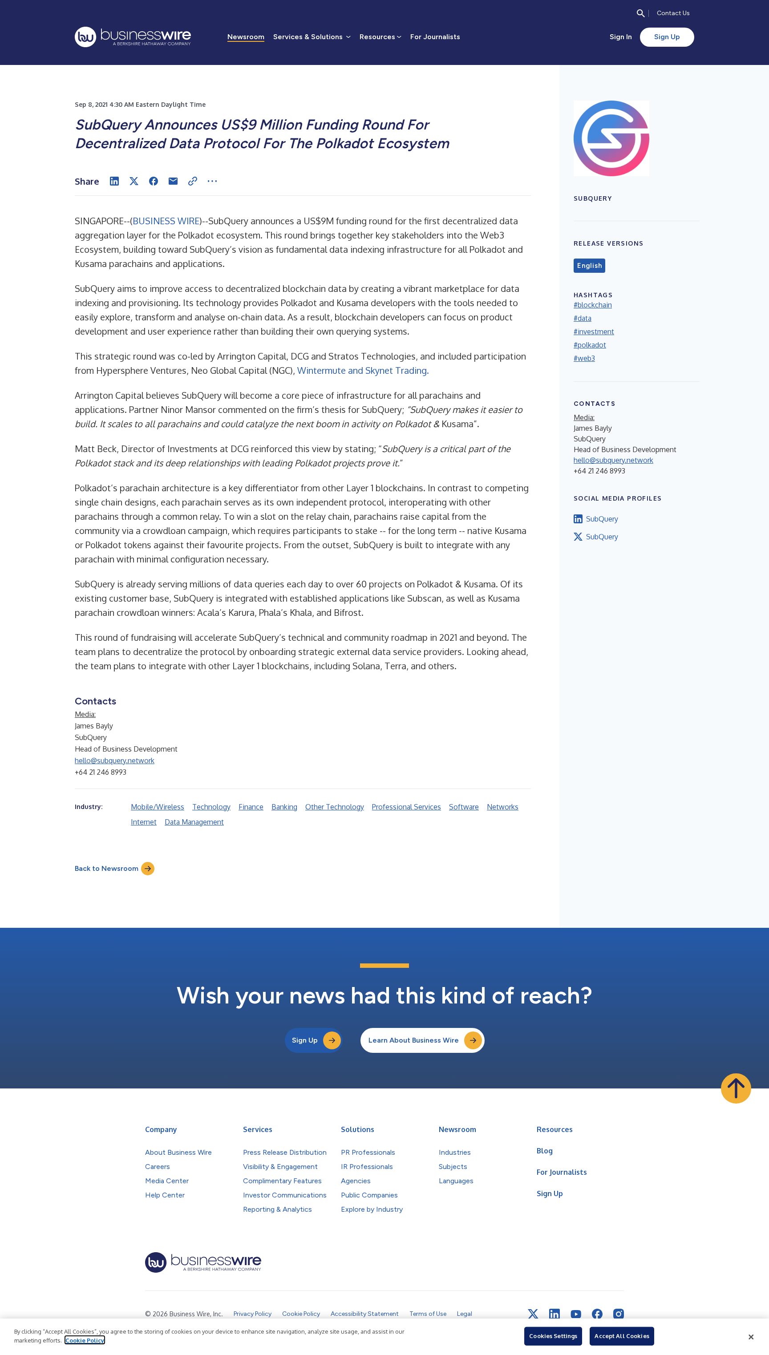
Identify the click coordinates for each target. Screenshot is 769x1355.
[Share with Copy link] (193, 181)
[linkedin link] (554, 1314)
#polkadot (590, 344)
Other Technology (334, 806)
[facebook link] (597, 1314)
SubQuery (602, 518)
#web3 (584, 358)
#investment (594, 331)
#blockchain (593, 304)
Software (464, 806)
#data (582, 318)
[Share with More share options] (212, 181)
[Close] (751, 1337)
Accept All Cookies (622, 1335)
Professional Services (406, 806)
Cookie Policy (84, 1339)
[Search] (641, 13)
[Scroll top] (736, 1088)
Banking (284, 806)
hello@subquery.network (114, 760)
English (589, 266)
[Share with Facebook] (153, 181)
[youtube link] (576, 1314)
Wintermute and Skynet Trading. (363, 370)
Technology (211, 806)
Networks (502, 806)
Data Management (194, 821)
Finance (251, 806)
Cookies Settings (553, 1335)
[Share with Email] (173, 181)
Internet (144, 821)
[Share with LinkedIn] (114, 181)
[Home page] (133, 37)
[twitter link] (533, 1314)
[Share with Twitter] (134, 181)
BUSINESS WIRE (166, 221)
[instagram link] (618, 1314)
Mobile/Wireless (157, 806)
